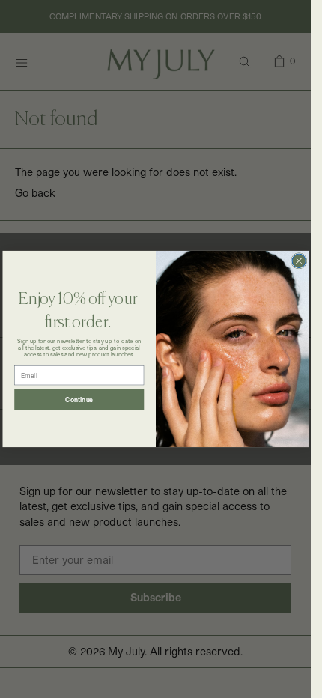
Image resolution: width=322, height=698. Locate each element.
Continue (79, 400)
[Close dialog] (298, 260)
